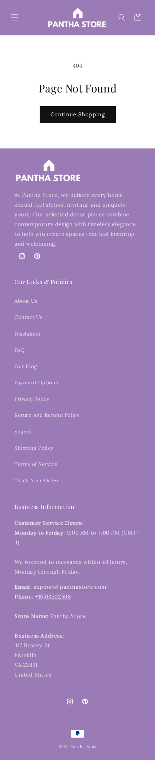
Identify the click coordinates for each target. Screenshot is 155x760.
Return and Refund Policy (46, 415)
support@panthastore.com (70, 586)
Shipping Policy (33, 448)
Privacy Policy (31, 399)
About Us (25, 301)
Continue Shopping (77, 114)
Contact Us (28, 317)
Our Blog (25, 366)
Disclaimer (27, 334)
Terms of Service (36, 464)
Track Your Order (36, 480)
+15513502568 (53, 596)
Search (23, 431)
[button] (14, 17)
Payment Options (36, 382)
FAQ (19, 350)
